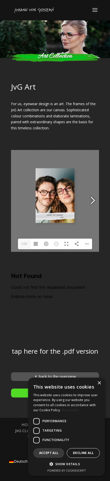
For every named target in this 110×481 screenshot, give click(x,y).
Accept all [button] (49, 453)
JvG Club (23, 430)
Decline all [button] (83, 453)
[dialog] (66, 427)
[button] (66, 464)
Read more (70, 410)
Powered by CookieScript (66, 470)
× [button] (99, 383)
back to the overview (57, 376)
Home (27, 424)
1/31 (24, 244)
